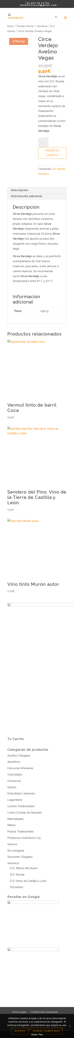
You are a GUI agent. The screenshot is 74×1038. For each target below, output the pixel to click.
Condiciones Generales (44, 1012)
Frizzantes (16, 887)
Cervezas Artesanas (20, 768)
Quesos (12, 844)
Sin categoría (15, 850)
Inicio (10, 26)
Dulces (11, 787)
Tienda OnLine (25, 26)
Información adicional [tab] (26, 196)
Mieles (11, 825)
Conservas (14, 781)
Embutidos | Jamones (21, 793)
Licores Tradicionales (21, 806)
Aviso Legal (19, 1012)
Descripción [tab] (19, 190)
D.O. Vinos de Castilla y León (28, 881)
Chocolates (14, 774)
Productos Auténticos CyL (24, 838)
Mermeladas (15, 819)
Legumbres (14, 799)
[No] (69, 1026)
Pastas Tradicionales (20, 831)
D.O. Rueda (58, 168)
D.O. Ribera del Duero (24, 868)
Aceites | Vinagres (18, 755)
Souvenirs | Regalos (20, 856)
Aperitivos (13, 761)
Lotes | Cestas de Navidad (24, 812)
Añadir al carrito (52, 153)
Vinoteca (42, 26)
